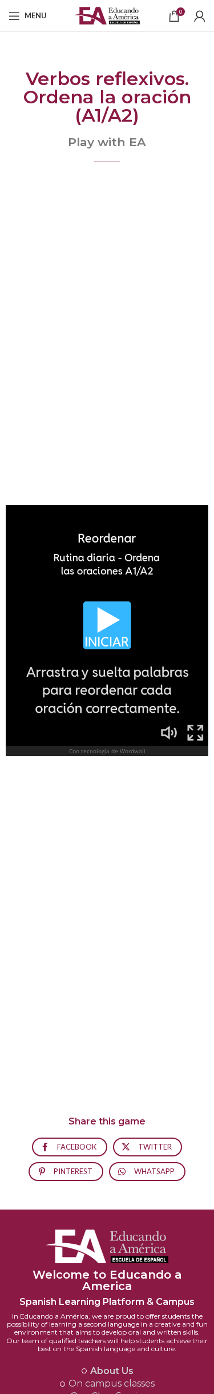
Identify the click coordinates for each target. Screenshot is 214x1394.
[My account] (199, 16)
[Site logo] (107, 14)
